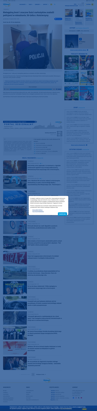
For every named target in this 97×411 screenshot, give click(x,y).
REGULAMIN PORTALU (37, 210)
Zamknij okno (62, 214)
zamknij (84, 409)
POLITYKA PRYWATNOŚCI (38, 211)
